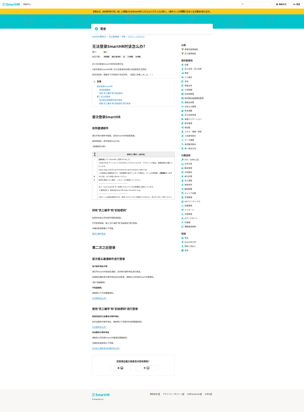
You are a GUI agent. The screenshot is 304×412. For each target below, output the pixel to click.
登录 (123, 36)
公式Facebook (194, 394)
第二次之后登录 (103, 96)
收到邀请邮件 (105, 89)
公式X (208, 394)
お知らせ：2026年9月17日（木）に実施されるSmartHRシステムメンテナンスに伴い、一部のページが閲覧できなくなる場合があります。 (152, 11)
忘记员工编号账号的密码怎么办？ (106, 348)
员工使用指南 (114, 36)
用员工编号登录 (98, 233)
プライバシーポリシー (173, 394)
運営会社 (155, 394)
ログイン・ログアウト (136, 36)
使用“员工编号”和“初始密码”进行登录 (115, 103)
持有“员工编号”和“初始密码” (111, 93)
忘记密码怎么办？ (99, 298)
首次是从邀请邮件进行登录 (110, 100)
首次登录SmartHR (104, 86)
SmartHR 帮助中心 (99, 36)
